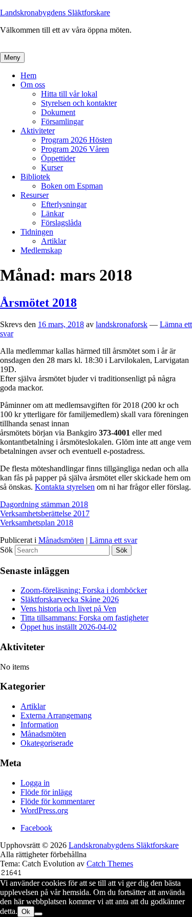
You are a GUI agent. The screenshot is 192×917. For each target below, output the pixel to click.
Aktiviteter (37, 130)
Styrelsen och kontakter (79, 103)
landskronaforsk (121, 324)
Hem (28, 75)
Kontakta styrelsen (65, 487)
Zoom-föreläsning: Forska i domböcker (83, 590)
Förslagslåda (61, 222)
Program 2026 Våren (75, 149)
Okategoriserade (46, 743)
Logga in (35, 782)
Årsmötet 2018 (38, 302)
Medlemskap (41, 250)
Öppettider (58, 158)
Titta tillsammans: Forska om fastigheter (84, 617)
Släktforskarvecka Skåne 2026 (69, 599)
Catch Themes (110, 863)
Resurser (34, 195)
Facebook (36, 827)
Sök (6, 549)
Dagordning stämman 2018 (44, 504)
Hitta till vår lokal (69, 93)
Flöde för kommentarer (57, 801)
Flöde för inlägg (46, 792)
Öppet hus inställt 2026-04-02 (68, 627)
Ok (26, 911)
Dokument (58, 112)
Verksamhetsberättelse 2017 (45, 513)
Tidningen (36, 231)
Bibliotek (35, 176)
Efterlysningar (64, 204)
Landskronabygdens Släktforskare (55, 12)
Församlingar (62, 121)
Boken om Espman (72, 185)
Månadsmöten (61, 540)
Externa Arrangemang (56, 715)
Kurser (52, 167)
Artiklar (53, 241)
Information (39, 724)
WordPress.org (44, 810)
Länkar (52, 213)
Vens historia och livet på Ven (68, 608)
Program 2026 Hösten (76, 139)
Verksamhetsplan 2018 (36, 522)
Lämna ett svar (113, 540)
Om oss (32, 84)
